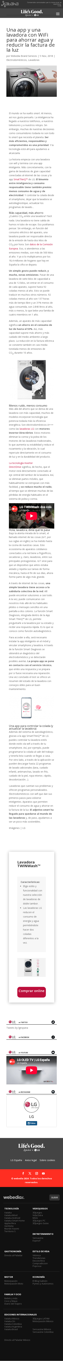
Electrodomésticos (16, 60)
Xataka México (11, 1318)
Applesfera (10, 1223)
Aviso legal (31, 1160)
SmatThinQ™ (21, 179)
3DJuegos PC (39, 1220)
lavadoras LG (27, 428)
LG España (16, 1160)
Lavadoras (33, 60)
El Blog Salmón (40, 1281)
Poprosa (37, 1266)
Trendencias (39, 1258)
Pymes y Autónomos (43, 1283)
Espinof (36, 1240)
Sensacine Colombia (43, 1332)
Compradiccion (40, 1263)
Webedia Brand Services (24, 56)
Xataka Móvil (10, 1215)
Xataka (8, 1212)
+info (59, 6)
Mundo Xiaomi (11, 1228)
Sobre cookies (47, 1160)
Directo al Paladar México (17, 1340)
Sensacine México (42, 1329)
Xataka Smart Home (14, 1220)
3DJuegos (37, 1212)
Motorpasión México (43, 1321)
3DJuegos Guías (41, 1223)
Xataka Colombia (13, 1324)
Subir (54, 1197)
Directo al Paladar (13, 1255)
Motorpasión (10, 1281)
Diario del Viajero (13, 1303)
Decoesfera (39, 1260)
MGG (35, 1218)
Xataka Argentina (13, 1326)
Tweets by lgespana (17, 1027)
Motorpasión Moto (13, 1283)
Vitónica (37, 1255)
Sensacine (38, 1238)
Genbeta (8, 1226)
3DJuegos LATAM (41, 1318)
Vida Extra (38, 1215)
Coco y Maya (10, 1301)
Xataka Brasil (11, 1329)
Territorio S (10, 1231)
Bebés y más (10, 1298)
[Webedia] (13, 1198)
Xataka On (9, 1321)
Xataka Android (12, 1218)
